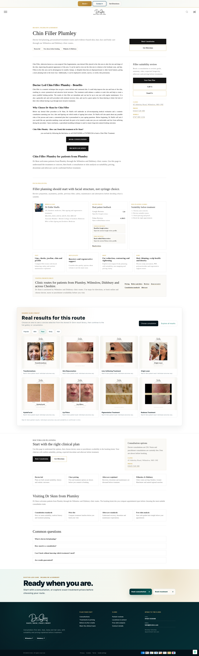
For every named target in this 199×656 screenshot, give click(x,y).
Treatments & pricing (87, 620)
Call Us (149, 87)
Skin (35, 331)
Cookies (88, 653)
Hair (58, 331)
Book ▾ (84, 4)
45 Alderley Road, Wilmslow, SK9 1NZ (148, 104)
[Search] (186, 12)
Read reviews (96, 246)
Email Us (149, 93)
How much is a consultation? (45, 546)
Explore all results (168, 323)
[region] (99, 376)
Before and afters (136, 284)
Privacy (82, 653)
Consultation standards (132, 287)
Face (42, 331)
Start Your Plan (149, 80)
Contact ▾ (99, 4)
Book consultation (141, 592)
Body (50, 331)
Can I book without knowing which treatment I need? (55, 553)
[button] (5, 12)
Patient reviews (118, 617)
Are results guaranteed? (44, 560)
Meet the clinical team (88, 626)
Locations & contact (119, 620)
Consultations (85, 617)
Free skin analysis (118, 623)
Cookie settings (102, 653)
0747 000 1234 (139, 117)
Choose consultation (148, 323)
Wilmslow (29, 638)
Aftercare (144, 287)
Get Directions (114, 4)
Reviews (146, 284)
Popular (26, 331)
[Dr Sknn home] (38, 618)
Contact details (117, 626)
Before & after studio (87, 623)
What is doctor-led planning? (45, 539)
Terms (94, 653)
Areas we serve (156, 284)
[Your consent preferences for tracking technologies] (195, 652)
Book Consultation (147, 41)
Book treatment (164, 592)
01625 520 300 (139, 111)
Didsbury (41, 638)
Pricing (127, 284)
